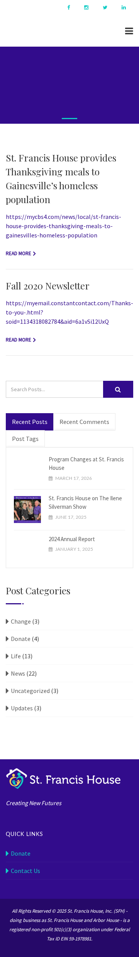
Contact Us (25, 871)
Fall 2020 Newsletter (48, 285)
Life (16, 656)
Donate (21, 638)
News (18, 673)
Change (21, 621)
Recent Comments (84, 422)
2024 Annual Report (72, 539)
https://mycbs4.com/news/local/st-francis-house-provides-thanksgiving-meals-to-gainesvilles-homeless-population (63, 226)
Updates (22, 708)
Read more (18, 253)
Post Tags (25, 438)
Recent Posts (29, 422)
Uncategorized (30, 691)
